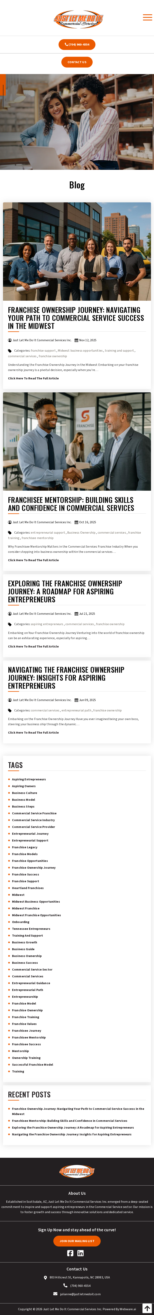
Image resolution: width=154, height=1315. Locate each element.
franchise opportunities (30, 861)
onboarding (20, 922)
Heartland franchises (28, 888)
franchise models (25, 854)
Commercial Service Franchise (34, 813)
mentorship (20, 1051)
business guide (23, 949)
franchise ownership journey (34, 867)
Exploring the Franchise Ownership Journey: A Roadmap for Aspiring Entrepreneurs (65, 591)
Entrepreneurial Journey (30, 834)
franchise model (24, 1003)
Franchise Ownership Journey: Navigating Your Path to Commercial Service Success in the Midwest (76, 317)
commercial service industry (33, 820)
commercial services (22, 356)
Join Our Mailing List (77, 1241)
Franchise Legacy (24, 847)
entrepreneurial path (76, 710)
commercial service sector (32, 969)
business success (25, 963)
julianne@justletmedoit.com (80, 1294)
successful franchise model (32, 1064)
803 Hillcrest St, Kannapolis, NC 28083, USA (79, 1277)
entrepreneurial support (48, 532)
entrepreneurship (25, 997)
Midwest (18, 895)
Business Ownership (81, 532)
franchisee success (26, 1044)
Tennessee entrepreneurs (31, 929)
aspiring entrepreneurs (47, 624)
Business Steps (23, 806)
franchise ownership (53, 356)
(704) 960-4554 (78, 44)
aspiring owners (24, 786)
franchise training (25, 1017)
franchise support (43, 350)
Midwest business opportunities (80, 350)
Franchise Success (25, 874)
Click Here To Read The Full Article (33, 378)
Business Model (23, 800)
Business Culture (24, 793)
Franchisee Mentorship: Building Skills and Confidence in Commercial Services (71, 503)
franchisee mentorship (38, 538)
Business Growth (24, 942)
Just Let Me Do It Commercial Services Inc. (72, 1309)
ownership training (26, 1058)
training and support (119, 350)
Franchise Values (24, 1024)
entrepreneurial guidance (31, 983)
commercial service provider (33, 827)
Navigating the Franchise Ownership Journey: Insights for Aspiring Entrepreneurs (66, 677)
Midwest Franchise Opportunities (36, 915)
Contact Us (77, 62)
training (18, 1071)
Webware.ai (128, 1309)
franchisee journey (26, 1031)
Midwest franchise (26, 908)
